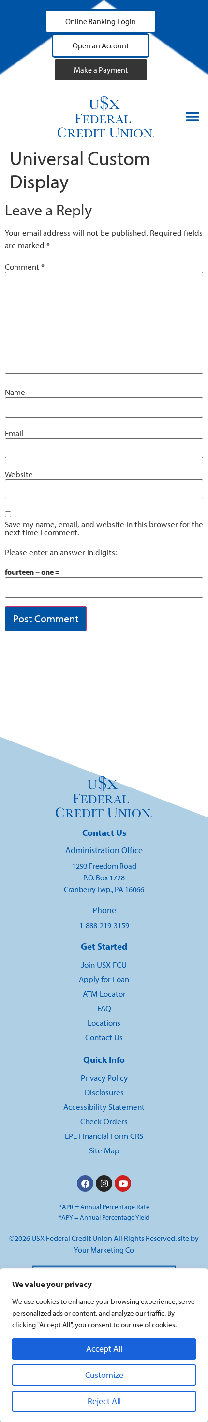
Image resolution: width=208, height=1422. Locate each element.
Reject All (104, 1401)
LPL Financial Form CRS (104, 1136)
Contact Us (104, 1037)
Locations (104, 1022)
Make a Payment (101, 70)
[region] (104, 1345)
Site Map (104, 1150)
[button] (193, 117)
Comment (25, 267)
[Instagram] (104, 1183)
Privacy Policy (104, 1078)
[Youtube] (123, 1183)
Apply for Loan (104, 979)
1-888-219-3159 (104, 925)
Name (15, 392)
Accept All (104, 1348)
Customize (104, 1374)
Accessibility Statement (104, 1107)
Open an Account (101, 45)
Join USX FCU (104, 964)
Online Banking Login (100, 21)
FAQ (104, 1008)
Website (19, 474)
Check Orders (104, 1121)
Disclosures (104, 1092)
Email (14, 433)
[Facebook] (85, 1183)
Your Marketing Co (104, 1250)
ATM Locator (104, 993)
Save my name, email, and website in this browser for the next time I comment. (104, 528)
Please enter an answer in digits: (61, 552)
